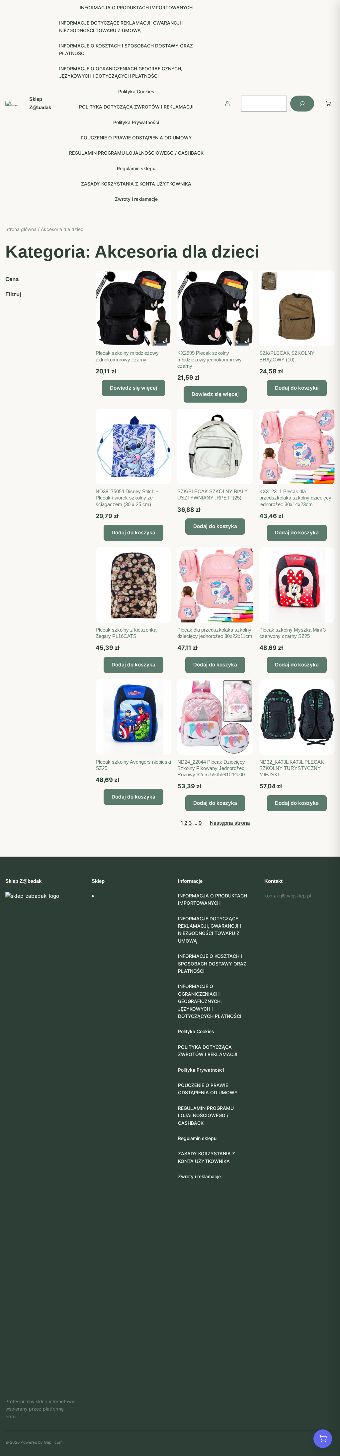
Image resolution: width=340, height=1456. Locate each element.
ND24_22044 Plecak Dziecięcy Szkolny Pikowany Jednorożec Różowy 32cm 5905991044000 (211, 768)
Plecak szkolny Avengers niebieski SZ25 (133, 765)
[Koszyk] (322, 1438)
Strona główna (21, 229)
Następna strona (230, 823)
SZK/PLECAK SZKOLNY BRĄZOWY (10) (286, 356)
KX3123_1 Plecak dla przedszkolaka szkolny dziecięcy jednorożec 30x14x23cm (295, 498)
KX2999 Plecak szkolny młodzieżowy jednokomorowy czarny (209, 359)
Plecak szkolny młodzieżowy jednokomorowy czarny (127, 356)
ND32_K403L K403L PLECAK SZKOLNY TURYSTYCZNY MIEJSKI (291, 768)
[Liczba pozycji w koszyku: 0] (328, 103)
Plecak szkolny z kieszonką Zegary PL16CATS (126, 633)
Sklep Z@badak (23, 881)
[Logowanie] (227, 103)
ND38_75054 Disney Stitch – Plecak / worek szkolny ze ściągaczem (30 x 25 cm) (127, 498)
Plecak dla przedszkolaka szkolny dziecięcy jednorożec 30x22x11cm (214, 633)
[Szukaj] (302, 104)
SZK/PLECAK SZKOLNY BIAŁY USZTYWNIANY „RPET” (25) (212, 494)
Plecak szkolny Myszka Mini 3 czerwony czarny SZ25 (292, 633)
